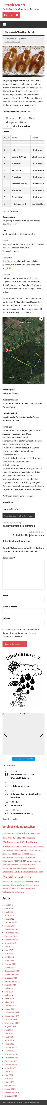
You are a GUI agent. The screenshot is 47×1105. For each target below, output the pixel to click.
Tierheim (36, 885)
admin (23, 38)
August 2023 (10, 1026)
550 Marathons (8, 850)
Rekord (13, 885)
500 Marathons (38, 846)
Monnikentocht (18, 805)
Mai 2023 (9, 1036)
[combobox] (7, 126)
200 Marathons (11, 841)
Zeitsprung (19, 892)
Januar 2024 (10, 1009)
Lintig (41, 872)
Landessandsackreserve (30, 872)
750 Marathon (7, 854)
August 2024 (10, 984)
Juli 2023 (9, 1030)
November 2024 (12, 974)
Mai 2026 (9, 912)
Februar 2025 (11, 964)
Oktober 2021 (11, 1095)
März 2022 (9, 1082)
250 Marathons (28, 841)
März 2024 (9, 1002)
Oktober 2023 (11, 1019)
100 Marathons (12, 837)
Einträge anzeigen (18, 126)
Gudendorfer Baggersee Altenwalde (24, 868)
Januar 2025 (10, 967)
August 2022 (10, 1068)
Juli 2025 (9, 946)
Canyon (29, 861)
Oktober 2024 (11, 977)
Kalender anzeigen (11, 819)
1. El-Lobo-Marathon (20, 786)
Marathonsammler (18, 876)
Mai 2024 (9, 995)
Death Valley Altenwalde (10, 865)
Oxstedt (36, 882)
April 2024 (9, 998)
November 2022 (12, 1057)
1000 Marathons (30, 857)
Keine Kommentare (12, 42)
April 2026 (9, 915)
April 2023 (9, 1040)
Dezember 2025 (12, 929)
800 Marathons (29, 854)
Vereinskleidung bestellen (19, 827)
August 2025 (10, 943)
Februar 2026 (11, 922)
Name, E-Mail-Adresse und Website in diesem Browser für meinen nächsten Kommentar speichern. (21, 633)
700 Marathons (34, 850)
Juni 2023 (9, 1033)
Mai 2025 (9, 953)
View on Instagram (25, 759)
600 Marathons (21, 850)
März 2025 (9, 960)
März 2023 (9, 1043)
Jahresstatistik (8, 871)
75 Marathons (35, 833)
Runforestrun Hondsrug (22, 813)
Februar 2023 (11, 1047)
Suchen (6, 131)
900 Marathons (8, 857)
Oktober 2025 (11, 936)
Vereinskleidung (30, 888)
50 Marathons (22, 833)
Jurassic (18, 871)
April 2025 (9, 957)
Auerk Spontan (10, 516)
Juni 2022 (9, 1075)
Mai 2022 (9, 1078)
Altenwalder (20, 860)
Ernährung (7, 868)
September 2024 (12, 981)
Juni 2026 (9, 908)
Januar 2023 (10, 1050)
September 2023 (12, 1023)
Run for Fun (20, 885)
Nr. (5, 137)
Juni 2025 (9, 950)
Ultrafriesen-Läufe (26, 516)
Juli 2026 (9, 905)
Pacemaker (6, 885)
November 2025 (12, 932)
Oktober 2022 (11, 1061)
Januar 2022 (10, 1089)
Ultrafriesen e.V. (14, 4)
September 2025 (12, 939)
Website (6, 618)
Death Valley (37, 861)
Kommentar (9, 557)
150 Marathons (28, 838)
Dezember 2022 (12, 1054)
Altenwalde (8, 860)
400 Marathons (26, 846)
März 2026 (9, 918)
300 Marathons (11, 846)
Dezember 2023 (12, 1012)
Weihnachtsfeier (8, 892)
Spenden (29, 885)
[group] (23, 734)
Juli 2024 (9, 988)
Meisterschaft (8, 881)
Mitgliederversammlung (23, 881)
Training (5, 888)
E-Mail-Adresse (11, 606)
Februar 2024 (11, 1005)
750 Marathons (17, 854)
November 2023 (12, 1016)
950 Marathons (19, 857)
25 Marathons (8, 833)
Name (14, 137)
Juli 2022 (9, 1071)
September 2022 (12, 1064)
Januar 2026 (10, 925)
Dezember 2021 (12, 1092)
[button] (23, 753)
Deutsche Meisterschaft (27, 864)
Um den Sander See (16, 888)
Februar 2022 (11, 1085)
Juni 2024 (9, 991)
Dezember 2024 (12, 971)
